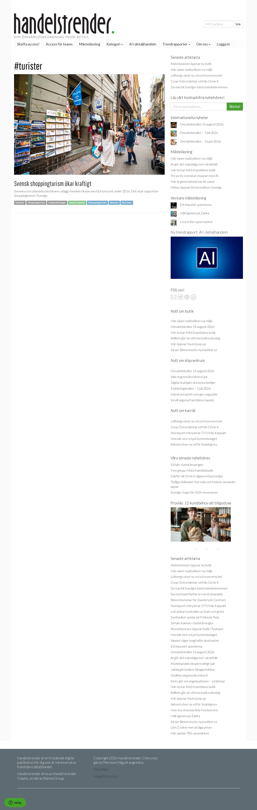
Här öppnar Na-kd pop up (188, 344)
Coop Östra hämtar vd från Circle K (195, 81)
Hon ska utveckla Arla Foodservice (194, 710)
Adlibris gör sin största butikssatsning (195, 338)
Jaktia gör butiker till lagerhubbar (193, 669)
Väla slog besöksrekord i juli (189, 377)
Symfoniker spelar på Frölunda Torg (195, 617)
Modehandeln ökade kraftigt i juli (193, 663)
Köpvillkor (101, 769)
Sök (238, 24)
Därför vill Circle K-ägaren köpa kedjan (197, 476)
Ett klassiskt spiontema (195, 204)
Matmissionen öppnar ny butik (191, 64)
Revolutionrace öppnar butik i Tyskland (197, 629)
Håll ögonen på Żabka (194, 213)
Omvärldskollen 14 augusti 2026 (201, 124)
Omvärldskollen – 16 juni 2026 (200, 141)
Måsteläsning (89, 44)
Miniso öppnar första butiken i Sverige (196, 187)
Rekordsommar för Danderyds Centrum (198, 600)
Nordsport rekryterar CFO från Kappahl (198, 433)
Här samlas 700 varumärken (190, 733)
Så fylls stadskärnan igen (187, 464)
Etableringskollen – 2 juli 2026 (191, 388)
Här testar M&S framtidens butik (193, 170)
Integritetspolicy (105, 776)
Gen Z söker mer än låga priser (191, 727)
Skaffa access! (28, 44)
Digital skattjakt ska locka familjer (193, 382)
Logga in (223, 44)
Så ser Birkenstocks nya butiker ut (194, 350)
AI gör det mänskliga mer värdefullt (194, 164)
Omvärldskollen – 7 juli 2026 (199, 132)
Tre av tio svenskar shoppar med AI (194, 176)
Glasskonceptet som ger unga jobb (194, 394)
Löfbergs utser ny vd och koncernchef (196, 75)
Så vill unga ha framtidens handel (192, 400)
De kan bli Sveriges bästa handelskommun (199, 87)
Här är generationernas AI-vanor (193, 181)
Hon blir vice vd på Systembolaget (194, 438)
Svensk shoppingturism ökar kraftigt (52, 183)
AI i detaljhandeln (142, 44)
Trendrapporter (175, 44)
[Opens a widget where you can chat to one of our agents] (15, 803)
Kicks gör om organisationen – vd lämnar (198, 681)
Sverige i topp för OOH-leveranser (194, 492)
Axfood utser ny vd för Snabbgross (194, 444)
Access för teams (59, 44)
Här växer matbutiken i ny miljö (191, 69)
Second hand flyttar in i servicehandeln (197, 594)
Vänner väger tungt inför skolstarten (195, 640)
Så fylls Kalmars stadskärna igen (192, 623)
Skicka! (234, 106)
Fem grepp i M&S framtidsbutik (192, 470)
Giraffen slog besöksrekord (189, 675)
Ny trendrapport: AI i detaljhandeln (199, 232)
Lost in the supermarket (196, 222)
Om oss (202, 44)
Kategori (113, 44)
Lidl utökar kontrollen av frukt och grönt (197, 611)
